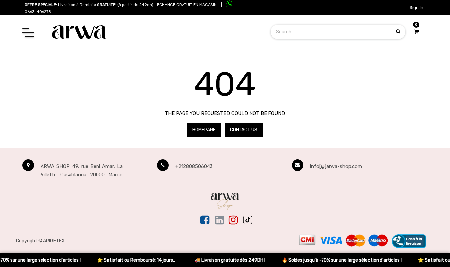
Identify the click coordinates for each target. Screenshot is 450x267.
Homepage (204, 130)
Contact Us (243, 130)
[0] (416, 32)
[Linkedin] (219, 220)
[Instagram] (233, 220)
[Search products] (398, 31)
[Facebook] (205, 220)
